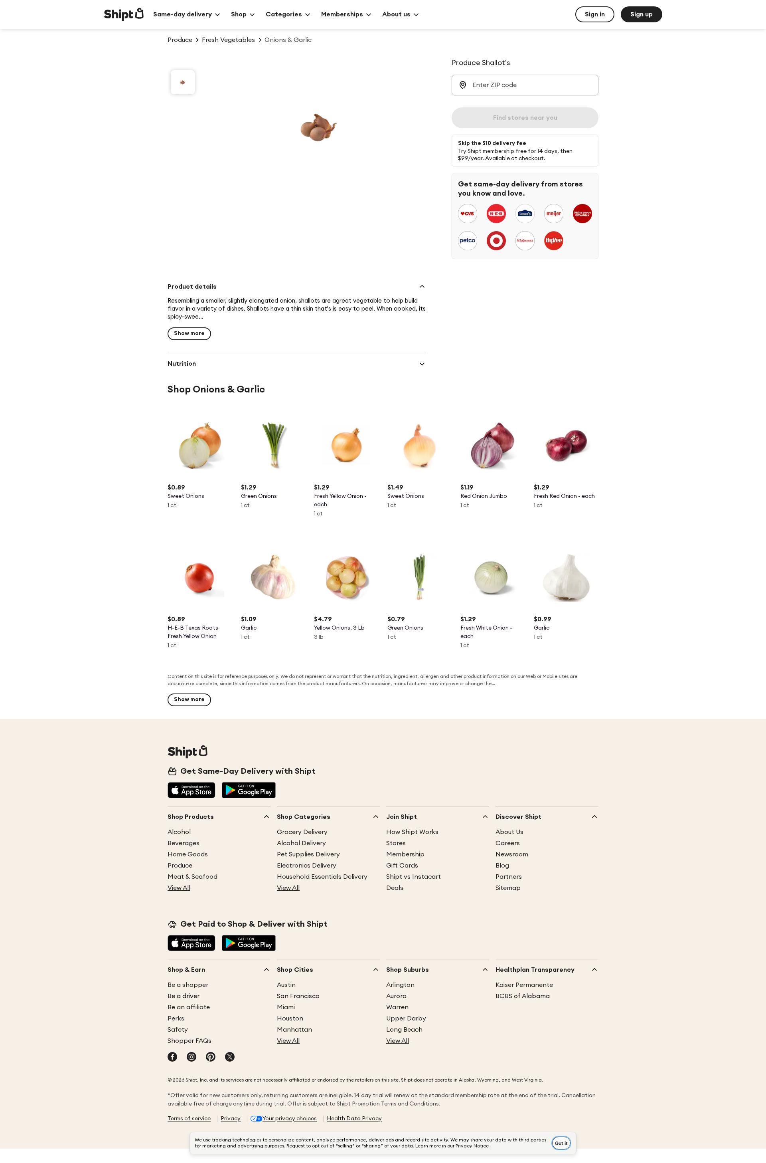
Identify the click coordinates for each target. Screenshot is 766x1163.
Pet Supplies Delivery (308, 854)
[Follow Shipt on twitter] (230, 1057)
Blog (502, 865)
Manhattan (294, 1029)
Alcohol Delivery (301, 843)
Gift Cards (402, 865)
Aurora (396, 996)
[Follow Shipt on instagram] (191, 1057)
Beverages (183, 843)
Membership (405, 854)
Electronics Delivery (306, 865)
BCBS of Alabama (523, 996)
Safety (178, 1029)
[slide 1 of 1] (183, 82)
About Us (509, 832)
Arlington (400, 985)
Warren (397, 1007)
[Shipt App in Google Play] (249, 791)
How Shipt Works (412, 832)
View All (179, 888)
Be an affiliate (189, 1007)
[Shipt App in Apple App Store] (191, 791)
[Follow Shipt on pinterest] (210, 1057)
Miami (286, 1007)
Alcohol (179, 832)
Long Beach (404, 1029)
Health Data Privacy (354, 1118)
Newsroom (512, 854)
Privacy (231, 1118)
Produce (180, 865)
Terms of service (189, 1118)
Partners (509, 877)
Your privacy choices (290, 1118)
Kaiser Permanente (524, 985)
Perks (176, 1018)
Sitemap (508, 888)
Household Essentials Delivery (322, 877)
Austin (286, 985)
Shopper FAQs (189, 1041)
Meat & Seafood (192, 877)
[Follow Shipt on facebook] (172, 1057)
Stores (396, 843)
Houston (290, 1018)
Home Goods (188, 854)
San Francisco (298, 996)
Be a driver (183, 996)
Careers (508, 843)
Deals (394, 888)
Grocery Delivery (302, 832)
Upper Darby (406, 1018)
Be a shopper (188, 985)
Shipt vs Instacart (413, 877)
